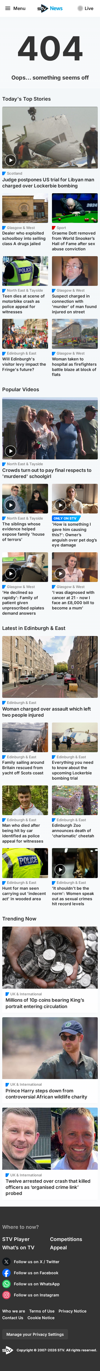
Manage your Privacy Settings (35, 1334)
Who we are (13, 1311)
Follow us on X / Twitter (36, 1261)
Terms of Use (41, 1311)
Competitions (66, 1239)
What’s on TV (18, 1247)
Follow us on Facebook (36, 1272)
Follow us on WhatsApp (37, 1283)
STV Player (15, 1239)
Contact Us (12, 1317)
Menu (19, 8)
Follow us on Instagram (36, 1295)
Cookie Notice (41, 1317)
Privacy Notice (72, 1311)
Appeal (58, 1247)
